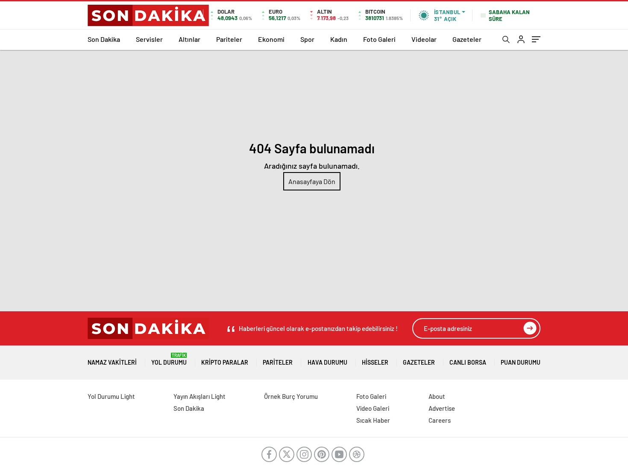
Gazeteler (466, 39)
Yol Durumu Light (111, 396)
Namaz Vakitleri (112, 362)
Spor (307, 39)
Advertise (441, 408)
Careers (439, 420)
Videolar (424, 39)
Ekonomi (271, 39)
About (436, 396)
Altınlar (189, 39)
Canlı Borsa (467, 362)
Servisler (149, 39)
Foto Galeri (379, 39)
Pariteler (229, 39)
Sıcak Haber (373, 420)
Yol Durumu (169, 359)
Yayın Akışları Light (199, 396)
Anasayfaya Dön (311, 181)
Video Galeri (372, 408)
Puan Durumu (520, 362)
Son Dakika (104, 39)
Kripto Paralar (224, 362)
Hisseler (375, 362)
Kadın (338, 39)
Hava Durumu (327, 362)
